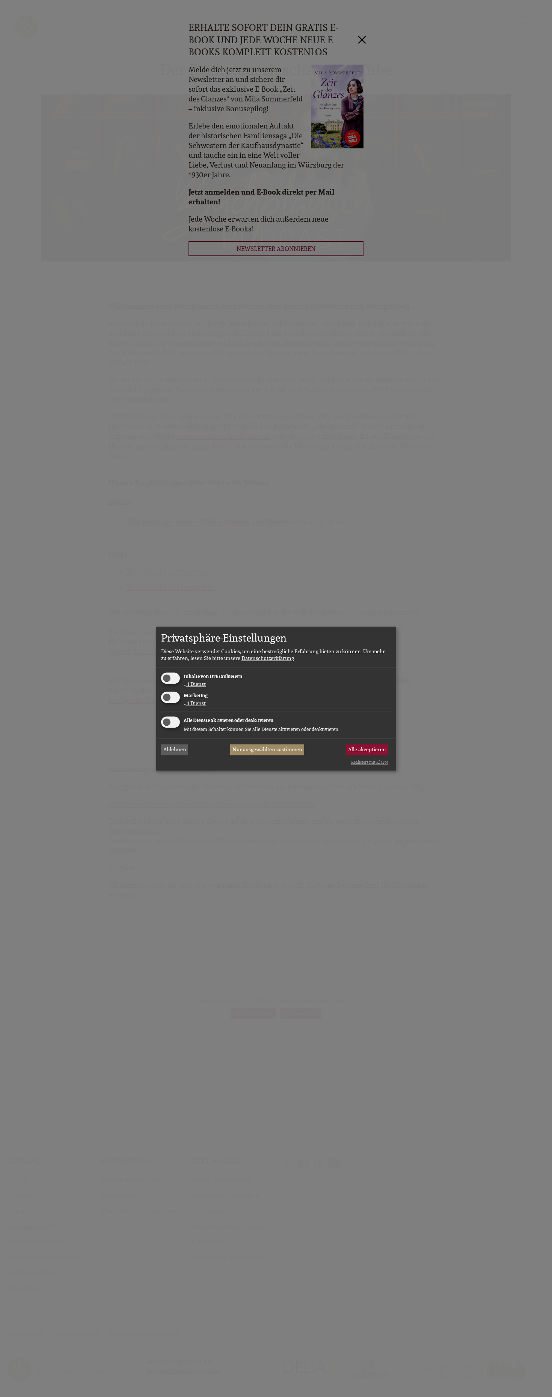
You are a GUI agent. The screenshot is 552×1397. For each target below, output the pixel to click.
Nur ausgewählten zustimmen (267, 749)
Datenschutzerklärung (267, 658)
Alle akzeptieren (367, 749)
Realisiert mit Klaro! (369, 762)
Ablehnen (174, 749)
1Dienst (195, 684)
